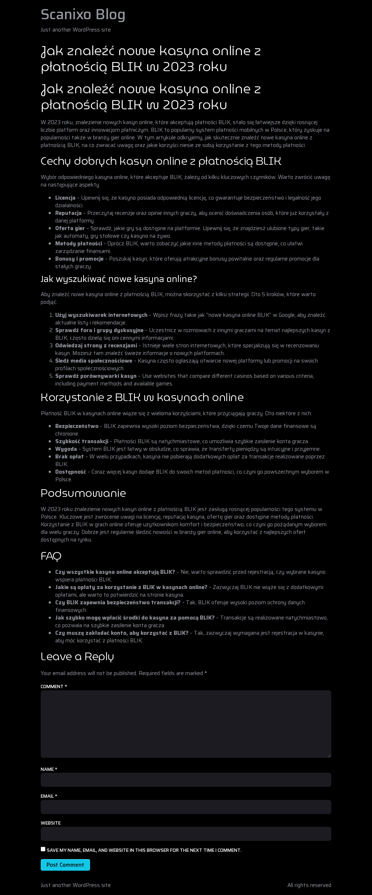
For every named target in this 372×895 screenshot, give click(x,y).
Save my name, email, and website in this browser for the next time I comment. (144, 850)
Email (49, 796)
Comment (54, 686)
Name (49, 769)
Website (51, 823)
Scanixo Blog (83, 14)
